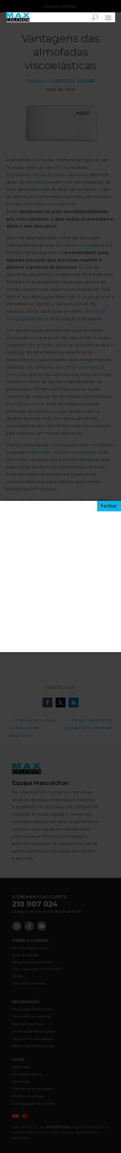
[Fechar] (109, 506)
